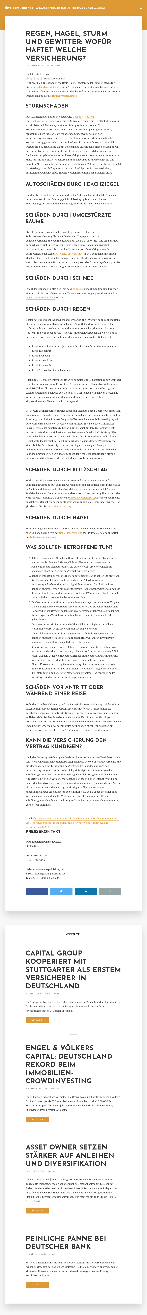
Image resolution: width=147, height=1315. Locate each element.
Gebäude (78, 117)
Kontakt (101, 8)
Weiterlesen (37, 1020)
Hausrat (89, 117)
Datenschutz (130, 8)
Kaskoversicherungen (43, 121)
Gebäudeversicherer (70, 533)
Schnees (76, 289)
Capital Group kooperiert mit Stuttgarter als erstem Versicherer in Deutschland (73, 970)
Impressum (114, 8)
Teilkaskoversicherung (43, 537)
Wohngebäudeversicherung (46, 87)
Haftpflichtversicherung (68, 254)
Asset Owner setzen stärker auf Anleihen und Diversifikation (70, 1156)
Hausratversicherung (64, 96)
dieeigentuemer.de (19, 7)
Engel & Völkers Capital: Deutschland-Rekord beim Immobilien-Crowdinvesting (70, 1065)
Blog (90, 8)
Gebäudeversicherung (82, 498)
